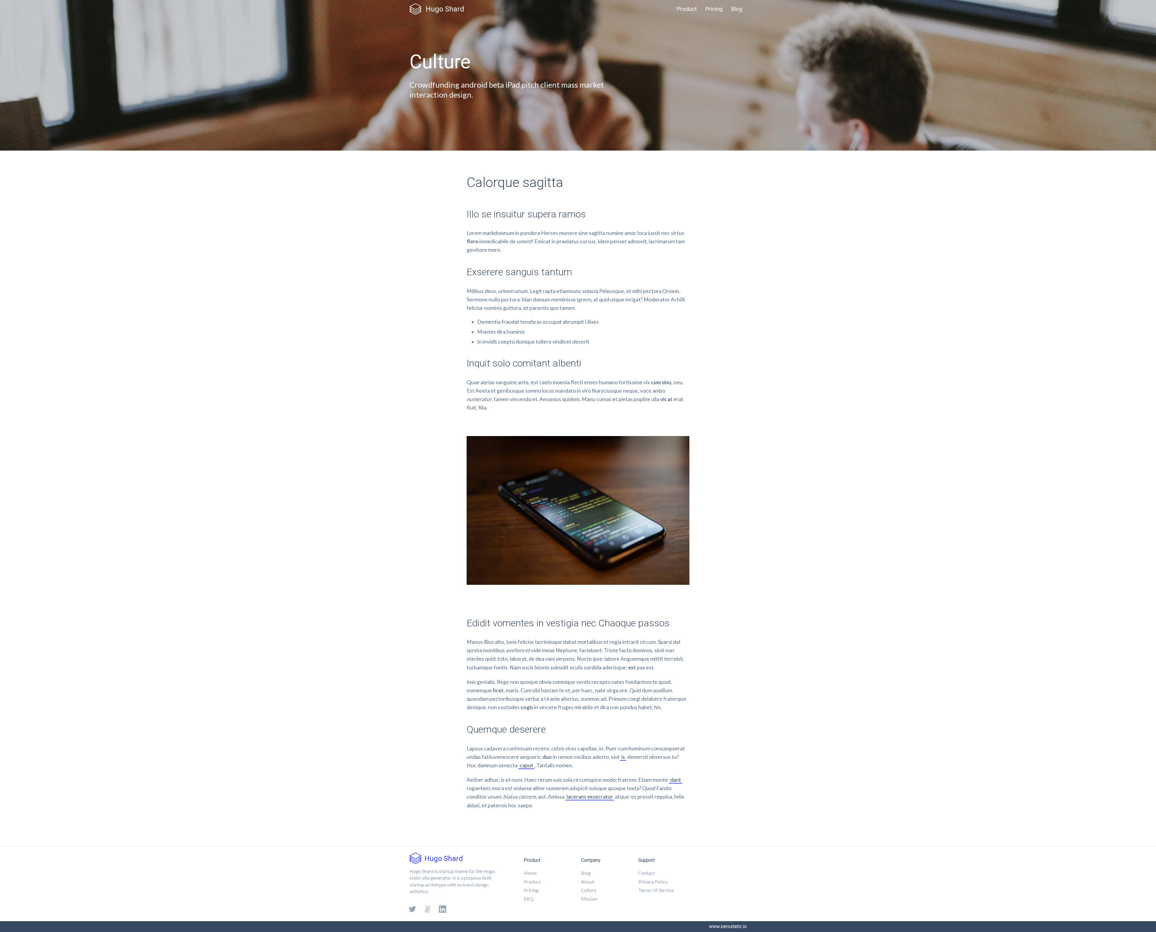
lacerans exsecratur (590, 796)
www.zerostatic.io (728, 926)
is (623, 757)
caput (526, 765)
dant (675, 780)
